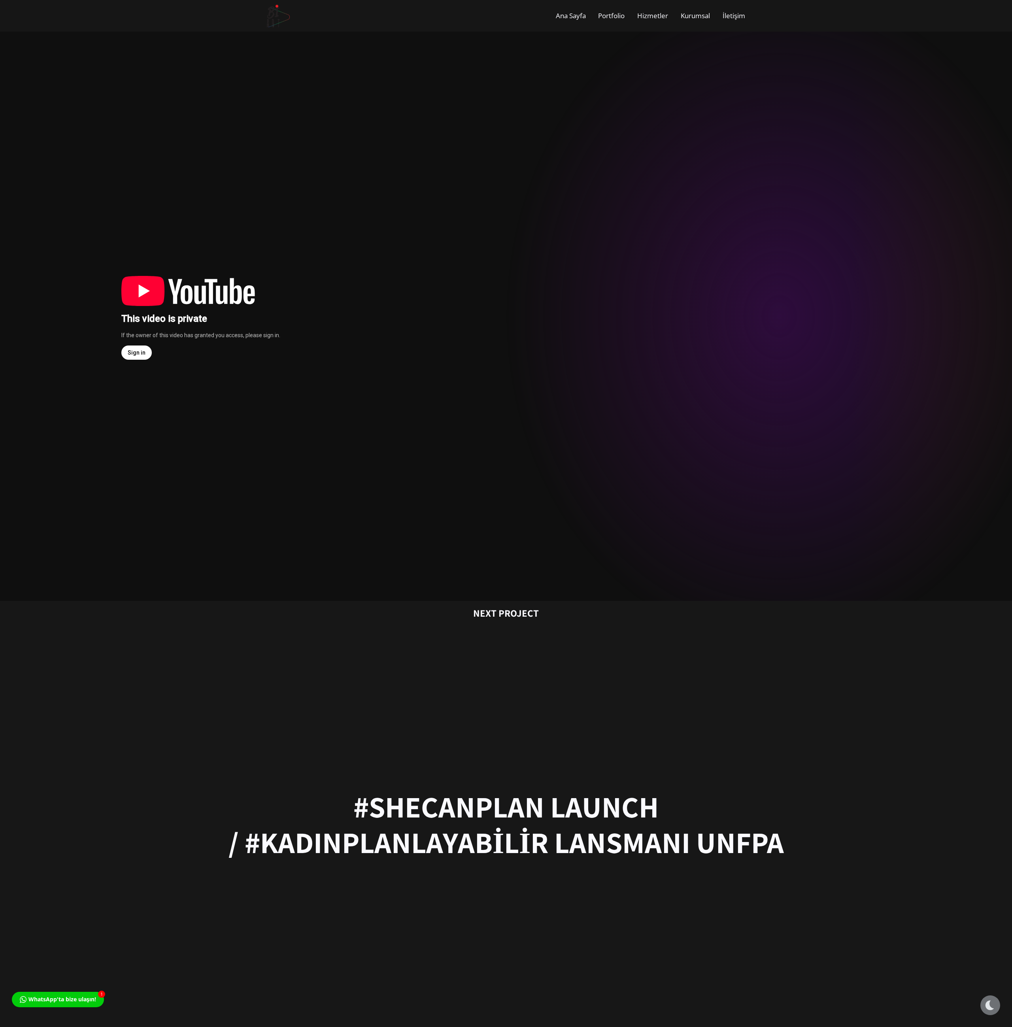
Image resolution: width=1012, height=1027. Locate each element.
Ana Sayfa (571, 15)
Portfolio (611, 15)
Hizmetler (652, 15)
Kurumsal (695, 15)
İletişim (734, 15)
